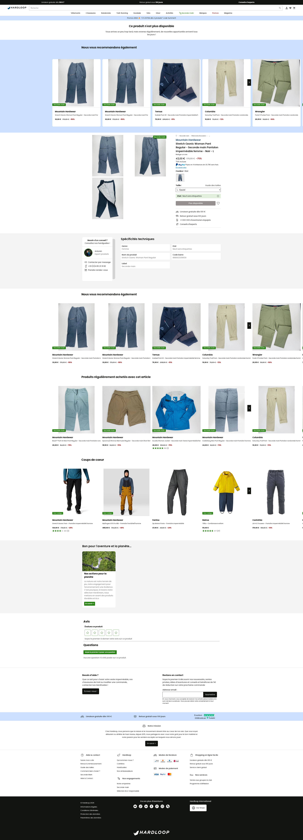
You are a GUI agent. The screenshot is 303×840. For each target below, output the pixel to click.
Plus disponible (196, 203)
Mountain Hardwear (188, 140)
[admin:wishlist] (218, 203)
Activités (169, 13)
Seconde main (188, 13)
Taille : (179, 185)
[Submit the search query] (280, 8)
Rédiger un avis (181, 154)
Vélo (148, 13)
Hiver (158, 13)
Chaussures (91, 13)
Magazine (228, 13)
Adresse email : (170, 690)
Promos (215, 13)
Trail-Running (122, 13)
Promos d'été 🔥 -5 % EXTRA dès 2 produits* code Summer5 (151, 18)
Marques (203, 13)
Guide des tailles (213, 185)
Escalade (137, 13)
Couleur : (182, 171)
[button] (107, 155)
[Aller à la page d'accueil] (178, 136)
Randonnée (106, 13)
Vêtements (75, 13)
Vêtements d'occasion (198, 136)
